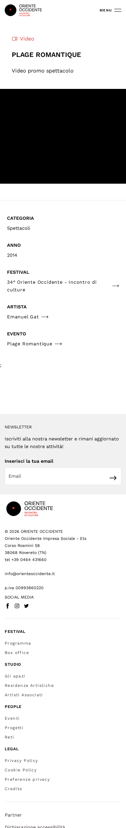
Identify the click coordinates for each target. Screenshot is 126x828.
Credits (13, 788)
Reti (9, 737)
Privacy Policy (21, 760)
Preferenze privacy (27, 779)
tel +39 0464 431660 (26, 559)
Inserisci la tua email (29, 461)
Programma (18, 643)
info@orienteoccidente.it (30, 573)
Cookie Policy (21, 770)
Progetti (14, 727)
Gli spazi (15, 676)
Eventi (12, 718)
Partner (13, 815)
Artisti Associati (24, 694)
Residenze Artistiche (29, 685)
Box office (17, 652)
